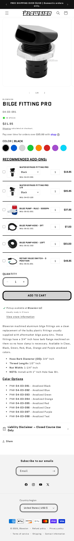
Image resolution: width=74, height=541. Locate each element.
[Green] (30, 148)
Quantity (10, 274)
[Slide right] (44, 93)
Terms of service (21, 533)
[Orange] (39, 148)
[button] (7, 13)
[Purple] (55, 148)
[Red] (47, 148)
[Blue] (14, 148)
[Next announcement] (67, 4)
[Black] (6, 148)
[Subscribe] (54, 471)
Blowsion (23, 528)
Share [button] (9, 441)
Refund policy (39, 528)
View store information (20, 316)
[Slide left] (29, 93)
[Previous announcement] (6, 4)
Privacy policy (57, 528)
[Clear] (22, 148)
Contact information (55, 533)
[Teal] (63, 148)
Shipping (7, 128)
